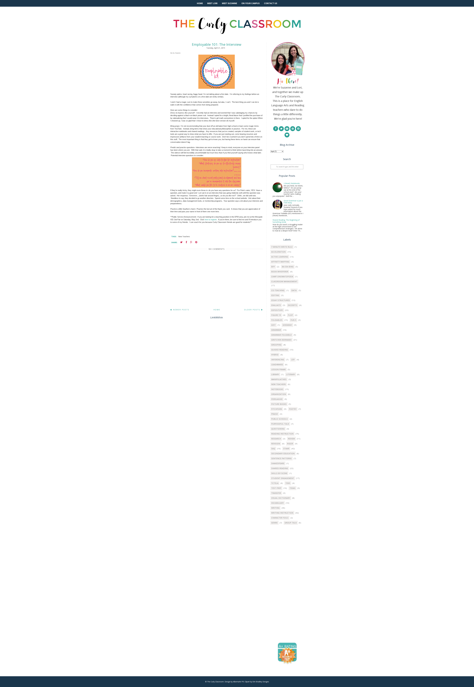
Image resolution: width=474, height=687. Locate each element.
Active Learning (279, 257)
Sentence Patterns (281, 458)
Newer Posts (180, 309)
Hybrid (274, 354)
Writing (275, 508)
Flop (290, 315)
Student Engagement (282, 478)
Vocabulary (277, 503)
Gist (273, 325)
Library (275, 374)
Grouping (276, 345)
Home (200, 3)
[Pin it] (196, 242)
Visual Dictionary (280, 498)
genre (274, 523)
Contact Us (270, 3)
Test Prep (276, 488)
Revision (275, 443)
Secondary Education (283, 453)
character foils (279, 518)
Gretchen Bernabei (281, 340)
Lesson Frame (278, 369)
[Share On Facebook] (186, 242)
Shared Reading (279, 468)
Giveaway (287, 325)
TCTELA (274, 483)
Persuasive (277, 399)
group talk (291, 523)
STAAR (286, 448)
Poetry (292, 409)
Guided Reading (279, 350)
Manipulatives (278, 379)
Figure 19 (276, 315)
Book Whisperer (279, 271)
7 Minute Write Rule (282, 247)
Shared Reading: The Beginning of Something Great (286, 221)
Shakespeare (277, 463)
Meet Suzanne (229, 3)
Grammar (276, 330)
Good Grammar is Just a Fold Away (293, 201)
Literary (290, 374)
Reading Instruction (282, 434)
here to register (211, 219)
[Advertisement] (287, 566)
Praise (274, 414)
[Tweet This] (181, 242)
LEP (293, 359)
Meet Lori (212, 3)
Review (291, 438)
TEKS (288, 483)
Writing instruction (282, 513)
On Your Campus (250, 3)
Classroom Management (284, 281)
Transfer (276, 493)
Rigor (290, 443)
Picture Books (279, 404)
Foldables (276, 320)
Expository (277, 310)
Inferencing (277, 359)
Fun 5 (293, 320)
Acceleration (278, 252)
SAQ (273, 448)
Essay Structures (280, 300)
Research (276, 438)
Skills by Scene (279, 473)
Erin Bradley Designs (261, 681)
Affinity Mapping (280, 262)
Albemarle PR (238, 681)
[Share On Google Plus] (191, 242)
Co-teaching (277, 290)
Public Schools (279, 419)
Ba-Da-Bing (288, 266)
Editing (275, 295)
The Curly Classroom (215, 681)
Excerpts (292, 305)
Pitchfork (276, 409)
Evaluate (276, 305)
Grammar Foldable (281, 335)
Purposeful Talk (280, 424)
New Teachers (184, 236)
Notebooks (277, 389)
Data (294, 290)
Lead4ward (277, 364)
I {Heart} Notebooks (292, 183)
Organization (278, 394)
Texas (292, 488)
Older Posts (252, 309)
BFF (273, 266)
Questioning (278, 429)
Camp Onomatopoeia (282, 276)
